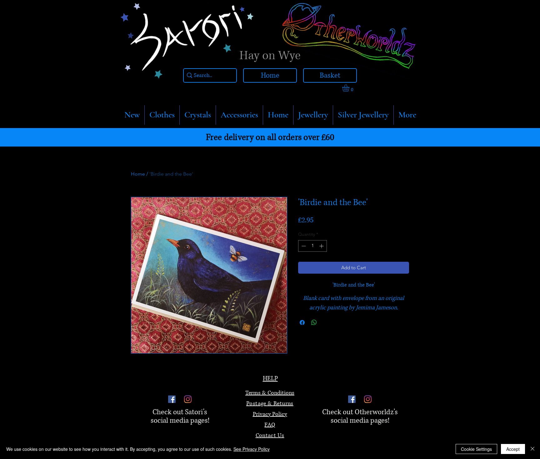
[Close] (532, 449)
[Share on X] (326, 322)
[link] (350, 87)
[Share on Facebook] (302, 322)
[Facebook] (172, 399)
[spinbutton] (312, 245)
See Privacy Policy (251, 449)
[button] (162, 115)
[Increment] (322, 245)
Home (138, 174)
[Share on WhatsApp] (314, 322)
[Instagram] (188, 399)
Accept (513, 449)
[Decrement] (303, 245)
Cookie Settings (476, 449)
